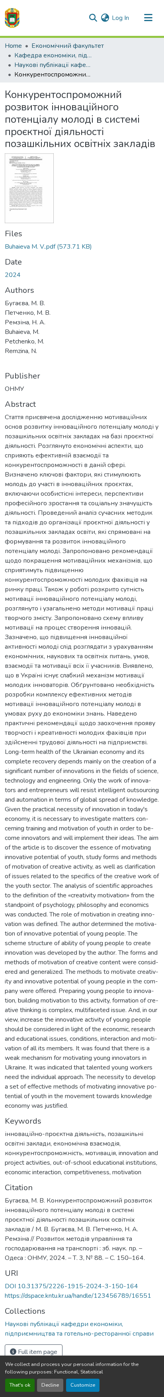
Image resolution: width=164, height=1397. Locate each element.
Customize (82, 1385)
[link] (82, 246)
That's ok (20, 1385)
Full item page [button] (36, 1352)
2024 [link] (13, 275)
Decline (50, 1385)
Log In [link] (120, 18)
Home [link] (13, 45)
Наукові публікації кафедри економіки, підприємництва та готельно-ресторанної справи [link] (54, 65)
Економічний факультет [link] (67, 45)
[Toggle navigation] (148, 18)
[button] (12, 18)
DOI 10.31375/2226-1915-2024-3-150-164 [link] (71, 1286)
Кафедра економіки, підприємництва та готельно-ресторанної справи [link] (54, 55)
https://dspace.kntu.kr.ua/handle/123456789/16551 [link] (78, 1295)
